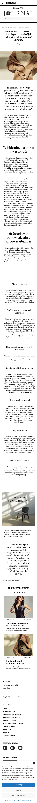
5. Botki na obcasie (9, 720)
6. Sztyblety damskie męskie (13, 723)
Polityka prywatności (10, 685)
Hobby (8, 580)
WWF (24, 470)
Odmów (18, 790)
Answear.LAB (10, 619)
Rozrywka (16, 580)
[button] (34, 763)
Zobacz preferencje (18, 796)
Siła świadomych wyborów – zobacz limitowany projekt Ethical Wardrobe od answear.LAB (16, 662)
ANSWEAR (4, 27)
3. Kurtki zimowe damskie (12, 715)
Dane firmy (7, 688)
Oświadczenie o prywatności (24, 800)
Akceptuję (18, 785)
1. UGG (5, 709)
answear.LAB (21, 550)
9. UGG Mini (6, 732)
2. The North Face (9, 712)
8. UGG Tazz (7, 729)
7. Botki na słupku (9, 726)
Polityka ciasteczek (9, 800)
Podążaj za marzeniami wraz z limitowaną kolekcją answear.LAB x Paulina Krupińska (17, 624)
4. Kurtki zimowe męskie (11, 717)
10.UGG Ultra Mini (9, 735)
